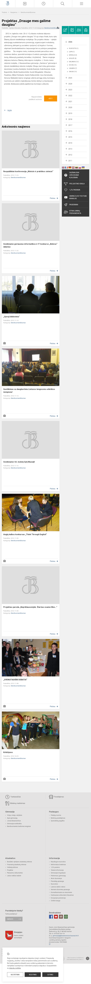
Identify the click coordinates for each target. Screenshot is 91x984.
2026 (70, 42)
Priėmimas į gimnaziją (58, 876)
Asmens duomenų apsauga (60, 889)
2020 (70, 107)
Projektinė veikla (77, 184)
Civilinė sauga (55, 901)
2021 (70, 101)
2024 (70, 84)
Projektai (10, 870)
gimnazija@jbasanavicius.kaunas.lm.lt (66, 936)
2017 (70, 125)
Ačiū (51, 98)
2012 (70, 155)
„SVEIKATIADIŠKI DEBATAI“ (15, 680)
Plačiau (52, 198)
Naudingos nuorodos (58, 862)
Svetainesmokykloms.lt (75, 959)
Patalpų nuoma (56, 815)
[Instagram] (61, 917)
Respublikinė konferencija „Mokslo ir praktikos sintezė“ (28, 171)
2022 (70, 96)
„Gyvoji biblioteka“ (11, 317)
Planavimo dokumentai (15, 873)
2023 (70, 90)
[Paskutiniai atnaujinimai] (43, 3)
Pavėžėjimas (59, 797)
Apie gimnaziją (12, 818)
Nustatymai (15, 975)
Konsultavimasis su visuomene (61, 892)
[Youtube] (56, 917)
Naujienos (14, 12)
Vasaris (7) (73, 68)
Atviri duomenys (56, 878)
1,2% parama (55, 867)
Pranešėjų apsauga (57, 881)
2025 (70, 78)
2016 (70, 131)
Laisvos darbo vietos (58, 887)
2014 (70, 143)
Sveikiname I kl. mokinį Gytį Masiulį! (19, 462)
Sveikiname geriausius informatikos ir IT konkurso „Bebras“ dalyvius (30, 245)
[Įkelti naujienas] (24, 3)
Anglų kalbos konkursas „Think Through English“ (25, 534)
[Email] (66, 917)
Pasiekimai (73, 205)
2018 (70, 119)
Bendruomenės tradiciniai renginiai (19, 826)
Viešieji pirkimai (12, 867)
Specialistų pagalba (57, 821)
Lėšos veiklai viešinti (14, 876)
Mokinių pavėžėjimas (58, 818)
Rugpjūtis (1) (73, 48)
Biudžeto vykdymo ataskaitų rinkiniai (19, 862)
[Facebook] (51, 917)
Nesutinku (33, 975)
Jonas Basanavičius (14, 821)
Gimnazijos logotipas (58, 873)
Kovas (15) (73, 65)
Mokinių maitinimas (17, 803)
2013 (70, 149)
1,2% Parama (74, 190)
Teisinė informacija (57, 870)
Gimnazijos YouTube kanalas (78, 197)
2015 (70, 137)
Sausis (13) (73, 71)
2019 (70, 113)
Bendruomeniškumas (28, 12)
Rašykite (10, 919)
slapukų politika (15, 968)
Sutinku (50, 975)
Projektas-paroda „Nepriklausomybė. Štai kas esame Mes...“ (30, 607)
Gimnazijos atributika (14, 823)
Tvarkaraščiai (15, 797)
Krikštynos (8, 752)
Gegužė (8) (72, 58)
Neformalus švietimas (58, 864)
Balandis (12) (74, 61)
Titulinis (4, 12)
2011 (70, 161)
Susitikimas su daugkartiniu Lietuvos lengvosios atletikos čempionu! (29, 390)
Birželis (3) (73, 55)
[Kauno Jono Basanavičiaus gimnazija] (7, 3)
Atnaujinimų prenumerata (75, 212)
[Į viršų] (87, 958)
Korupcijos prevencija (58, 898)
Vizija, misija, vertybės (14, 815)
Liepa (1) (72, 52)
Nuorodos (54, 884)
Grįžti (9, 110)
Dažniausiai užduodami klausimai (74, 175)
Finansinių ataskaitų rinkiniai (16, 864)
